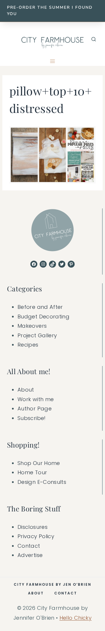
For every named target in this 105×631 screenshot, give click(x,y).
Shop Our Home (39, 463)
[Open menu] (52, 61)
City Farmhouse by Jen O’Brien (52, 584)
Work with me (36, 399)
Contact (29, 545)
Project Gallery (37, 335)
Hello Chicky (76, 617)
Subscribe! (32, 418)
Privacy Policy (36, 536)
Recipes (28, 344)
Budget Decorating (43, 316)
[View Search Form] (93, 39)
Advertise (30, 555)
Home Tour (32, 472)
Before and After (40, 307)
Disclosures (33, 527)
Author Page (35, 408)
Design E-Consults (42, 482)
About (26, 389)
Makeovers (32, 325)
